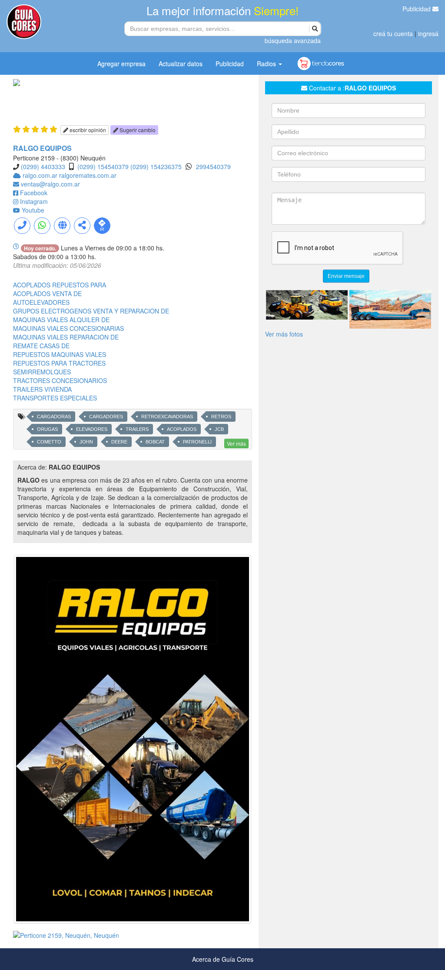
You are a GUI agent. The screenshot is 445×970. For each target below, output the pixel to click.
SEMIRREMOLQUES (42, 371)
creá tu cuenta (393, 33)
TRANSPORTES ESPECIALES (55, 397)
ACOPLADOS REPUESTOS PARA (59, 284)
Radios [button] (267, 63)
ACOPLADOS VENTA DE (47, 293)
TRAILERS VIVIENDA (42, 389)
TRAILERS (137, 429)
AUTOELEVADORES (41, 302)
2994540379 (213, 166)
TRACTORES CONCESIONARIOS (60, 380)
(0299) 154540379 (103, 166)
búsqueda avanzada (293, 40)
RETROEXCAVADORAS (167, 416)
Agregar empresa (121, 63)
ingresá (428, 33)
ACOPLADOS (181, 429)
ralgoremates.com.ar (87, 175)
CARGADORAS (54, 416)
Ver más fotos (284, 334)
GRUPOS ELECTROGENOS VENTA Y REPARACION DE (91, 311)
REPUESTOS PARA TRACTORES (59, 363)
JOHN (86, 441)
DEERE (119, 441)
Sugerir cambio (137, 129)
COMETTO (49, 441)
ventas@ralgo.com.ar (50, 184)
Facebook (33, 192)
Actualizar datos (181, 63)
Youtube (33, 210)
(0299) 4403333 (43, 166)
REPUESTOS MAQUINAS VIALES (59, 354)
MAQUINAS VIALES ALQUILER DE (61, 319)
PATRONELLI (197, 441)
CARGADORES (106, 416)
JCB (219, 429)
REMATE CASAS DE (41, 345)
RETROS (221, 416)
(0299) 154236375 (156, 166)
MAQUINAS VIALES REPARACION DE (66, 337)
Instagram (34, 201)
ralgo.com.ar (41, 175)
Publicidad (417, 8)
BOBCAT (155, 441)
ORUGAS (47, 429)
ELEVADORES (91, 429)
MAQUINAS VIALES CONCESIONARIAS (68, 328)
